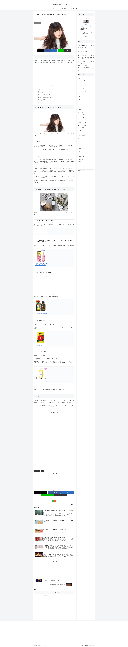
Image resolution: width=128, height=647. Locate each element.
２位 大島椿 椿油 (41, 99)
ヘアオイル (40, 89)
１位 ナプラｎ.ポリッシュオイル (44, 100)
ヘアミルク (40, 91)
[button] (67, 50)
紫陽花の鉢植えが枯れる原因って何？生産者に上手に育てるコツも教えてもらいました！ (86, 47)
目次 (53, 85)
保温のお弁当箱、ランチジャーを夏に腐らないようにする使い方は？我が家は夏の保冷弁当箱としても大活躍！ (86, 57)
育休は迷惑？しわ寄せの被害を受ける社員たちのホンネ (86, 52)
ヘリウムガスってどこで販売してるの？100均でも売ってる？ (86, 62)
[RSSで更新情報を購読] (55, 501)
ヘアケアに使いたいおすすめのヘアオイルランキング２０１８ (48, 92)
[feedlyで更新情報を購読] (53, 501)
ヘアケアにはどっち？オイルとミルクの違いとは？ (46, 87)
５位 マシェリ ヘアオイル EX (44, 94)
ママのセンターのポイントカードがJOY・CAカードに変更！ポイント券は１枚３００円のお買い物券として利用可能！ (86, 68)
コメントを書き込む (54, 592)
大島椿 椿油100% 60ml (38, 345)
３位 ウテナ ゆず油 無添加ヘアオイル (45, 97)
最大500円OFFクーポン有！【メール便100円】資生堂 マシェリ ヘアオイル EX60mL (41, 233)
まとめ (38, 102)
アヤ (86, 24)
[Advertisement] (54, 18)
